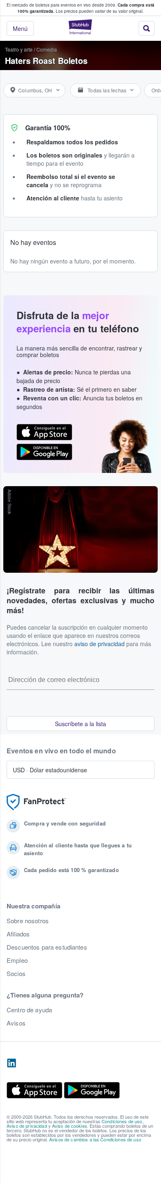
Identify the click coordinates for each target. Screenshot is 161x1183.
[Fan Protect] (36, 802)
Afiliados (18, 934)
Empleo (17, 960)
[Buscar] (146, 28)
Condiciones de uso (122, 1121)
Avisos (16, 1023)
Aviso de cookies (69, 1125)
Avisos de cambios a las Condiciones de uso (95, 1139)
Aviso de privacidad (27, 1125)
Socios (16, 973)
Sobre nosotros (28, 920)
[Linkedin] (12, 1063)
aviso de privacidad (99, 644)
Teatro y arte (19, 49)
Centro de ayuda (29, 1010)
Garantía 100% (47, 127)
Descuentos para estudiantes (47, 947)
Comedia (46, 49)
